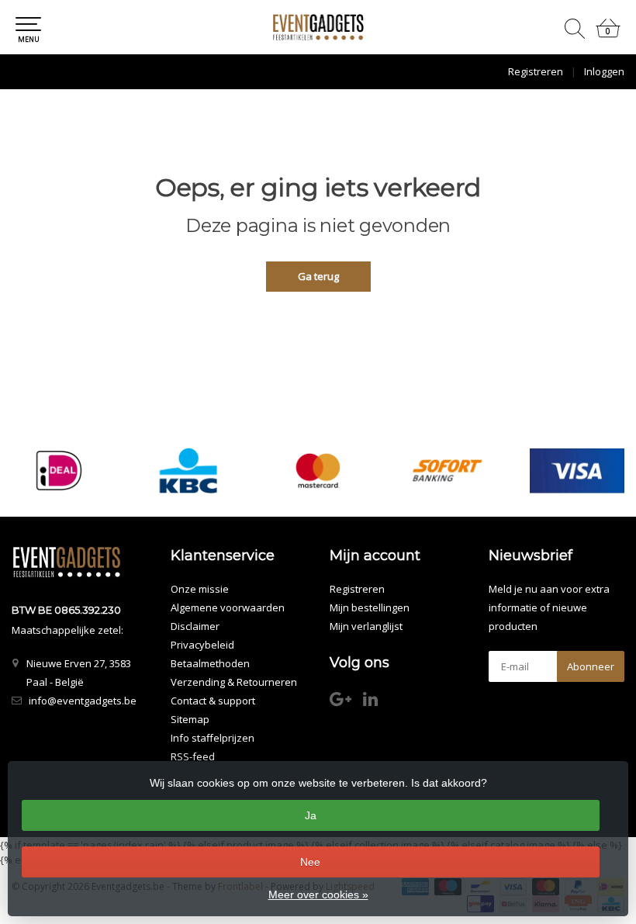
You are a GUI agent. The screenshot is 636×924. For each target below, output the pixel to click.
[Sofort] (447, 470)
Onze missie (200, 589)
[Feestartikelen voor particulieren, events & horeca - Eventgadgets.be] (318, 27)
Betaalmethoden (210, 663)
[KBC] (188, 470)
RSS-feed (193, 756)
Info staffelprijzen (212, 738)
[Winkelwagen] (608, 34)
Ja (310, 815)
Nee (310, 862)
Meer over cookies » (318, 894)
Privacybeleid (202, 645)
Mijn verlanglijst (366, 626)
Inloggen (604, 71)
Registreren (535, 71)
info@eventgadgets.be (83, 701)
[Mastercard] (318, 470)
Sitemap (190, 719)
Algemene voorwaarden (228, 607)
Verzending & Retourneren (234, 682)
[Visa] (577, 470)
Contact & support (213, 701)
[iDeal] (59, 470)
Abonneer (590, 666)
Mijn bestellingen (370, 607)
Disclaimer (195, 626)
